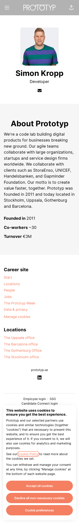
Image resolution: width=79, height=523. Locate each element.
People (9, 290)
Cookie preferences (39, 510)
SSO (53, 399)
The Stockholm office (21, 357)
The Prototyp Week (19, 303)
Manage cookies (17, 317)
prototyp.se (39, 370)
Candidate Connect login (39, 403)
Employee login (34, 399)
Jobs (8, 297)
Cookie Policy (28, 454)
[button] (71, 7)
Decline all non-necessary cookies (39, 498)
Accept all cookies (39, 486)
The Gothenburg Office (23, 350)
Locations (12, 284)
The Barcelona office (21, 344)
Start (8, 277)
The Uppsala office (19, 338)
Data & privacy (16, 309)
